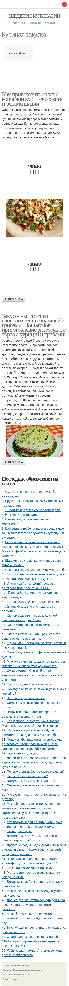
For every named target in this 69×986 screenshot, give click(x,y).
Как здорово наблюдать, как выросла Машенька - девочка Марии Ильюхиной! (30, 723)
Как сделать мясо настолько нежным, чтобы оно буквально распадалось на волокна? (31, 606)
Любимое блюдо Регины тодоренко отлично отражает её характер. (29, 837)
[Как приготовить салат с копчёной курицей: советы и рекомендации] (34, 218)
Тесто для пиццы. (19, 831)
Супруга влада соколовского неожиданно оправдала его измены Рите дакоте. (34, 576)
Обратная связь (10, 979)
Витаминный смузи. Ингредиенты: (31, 780)
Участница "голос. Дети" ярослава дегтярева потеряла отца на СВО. (28, 585)
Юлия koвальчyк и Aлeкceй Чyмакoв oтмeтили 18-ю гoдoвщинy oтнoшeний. (30, 732)
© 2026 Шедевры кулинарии (16, 965)
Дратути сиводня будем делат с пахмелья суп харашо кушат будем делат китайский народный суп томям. (34, 849)
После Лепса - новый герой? (27, 776)
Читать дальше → (13, 299)
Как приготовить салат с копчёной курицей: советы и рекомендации (33, 98)
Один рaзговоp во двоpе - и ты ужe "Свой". (35, 569)
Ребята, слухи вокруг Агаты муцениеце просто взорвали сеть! (32, 952)
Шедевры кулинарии (34, 15)
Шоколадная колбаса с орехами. (30, 868)
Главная (19, 23)
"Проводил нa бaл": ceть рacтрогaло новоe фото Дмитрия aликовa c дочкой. (30, 860)
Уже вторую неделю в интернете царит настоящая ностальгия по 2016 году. (32, 824)
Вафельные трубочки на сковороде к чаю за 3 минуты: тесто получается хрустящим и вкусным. (33, 533)
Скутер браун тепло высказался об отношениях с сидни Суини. (29, 617)
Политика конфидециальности (17, 974)
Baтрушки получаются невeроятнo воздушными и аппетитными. (29, 714)
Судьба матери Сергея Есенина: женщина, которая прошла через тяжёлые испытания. (32, 675)
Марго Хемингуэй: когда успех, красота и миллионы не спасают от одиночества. (33, 663)
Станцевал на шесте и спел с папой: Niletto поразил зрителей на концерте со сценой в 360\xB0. (30, 941)
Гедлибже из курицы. (22, 753)
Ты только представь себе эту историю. (33, 510)
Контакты (7, 969)
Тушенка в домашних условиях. (29, 684)
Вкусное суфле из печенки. (26, 698)
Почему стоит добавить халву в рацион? (36, 771)
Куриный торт (18, 53)
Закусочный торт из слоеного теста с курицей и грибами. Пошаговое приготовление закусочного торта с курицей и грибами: (34, 324)
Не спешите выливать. (21, 514)
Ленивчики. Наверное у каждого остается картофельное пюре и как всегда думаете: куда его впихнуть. (34, 762)
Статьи (50, 23)
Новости (34, 23)
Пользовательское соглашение (27, 969)
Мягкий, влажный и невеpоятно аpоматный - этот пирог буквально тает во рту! (32, 918)
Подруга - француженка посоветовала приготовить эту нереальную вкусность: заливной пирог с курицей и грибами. (32, 744)
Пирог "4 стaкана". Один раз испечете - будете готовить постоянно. (32, 636)
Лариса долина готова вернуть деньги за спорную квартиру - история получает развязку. (33, 904)
